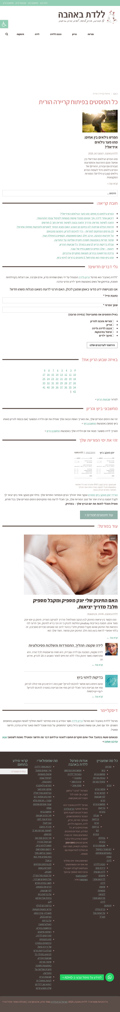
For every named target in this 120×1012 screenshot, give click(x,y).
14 (57, 374)
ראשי (115, 93)
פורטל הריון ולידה (59, 1001)
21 (61, 379)
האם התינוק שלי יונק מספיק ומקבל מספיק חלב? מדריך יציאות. (75, 603)
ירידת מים (100, 868)
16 (48, 374)
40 (48, 387)
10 (74, 374)
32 (48, 383)
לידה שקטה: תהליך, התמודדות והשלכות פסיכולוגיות (66, 645)
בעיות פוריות (99, 777)
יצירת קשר (76, 781)
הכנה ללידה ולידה (102, 328)
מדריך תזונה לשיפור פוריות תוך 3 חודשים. (41, 830)
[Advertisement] (60, 66)
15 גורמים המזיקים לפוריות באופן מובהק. (42, 867)
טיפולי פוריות (99, 781)
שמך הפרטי (110, 305)
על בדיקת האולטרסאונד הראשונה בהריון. (43, 924)
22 (57, 379)
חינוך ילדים (105, 335)
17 (44, 374)
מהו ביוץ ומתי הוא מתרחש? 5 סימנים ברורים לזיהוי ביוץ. (85, 257)
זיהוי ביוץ (43, 2)
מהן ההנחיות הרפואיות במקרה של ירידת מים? (43, 943)
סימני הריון (100, 789)
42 (74, 391)
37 (61, 387)
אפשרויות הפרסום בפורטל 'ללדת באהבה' (72, 774)
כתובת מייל (110, 295)
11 (70, 374)
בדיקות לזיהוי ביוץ (90, 677)
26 (74, 383)
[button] (4, 24)
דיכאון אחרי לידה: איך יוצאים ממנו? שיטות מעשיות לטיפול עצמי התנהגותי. (75, 218)
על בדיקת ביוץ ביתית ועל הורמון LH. (43, 898)
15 (52, 374)
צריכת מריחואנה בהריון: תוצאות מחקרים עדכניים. (88, 253)
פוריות (108, 766)
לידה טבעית (99, 871)
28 (65, 383)
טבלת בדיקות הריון (95, 819)
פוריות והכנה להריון (101, 321)
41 (44, 387)
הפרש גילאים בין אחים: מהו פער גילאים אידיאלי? (101, 142)
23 (52, 379)
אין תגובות (92, 614)
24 (48, 379)
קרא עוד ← (112, 637)
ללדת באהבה (111, 153)
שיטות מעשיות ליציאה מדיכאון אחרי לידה (98, 894)
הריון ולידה (84, 277)
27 (70, 383)
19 (70, 379)
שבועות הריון (21, 2)
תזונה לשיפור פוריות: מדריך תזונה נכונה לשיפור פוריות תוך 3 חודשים (78, 222)
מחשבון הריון (8, 2)
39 (52, 387)
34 (74, 387)
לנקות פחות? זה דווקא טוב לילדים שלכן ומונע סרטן (43, 984)
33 (43, 383)
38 (57, 387)
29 (61, 383)
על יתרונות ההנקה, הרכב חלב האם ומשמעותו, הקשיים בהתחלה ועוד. (78, 235)
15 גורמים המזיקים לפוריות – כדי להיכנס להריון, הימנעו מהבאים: (80, 231)
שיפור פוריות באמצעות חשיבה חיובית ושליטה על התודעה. (84, 240)
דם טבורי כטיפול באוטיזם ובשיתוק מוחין (103, 852)
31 (52, 383)
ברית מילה (100, 909)
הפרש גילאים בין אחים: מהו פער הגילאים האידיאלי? (87, 214)
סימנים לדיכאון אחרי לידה (99, 879)
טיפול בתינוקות (103, 332)
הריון (109, 325)
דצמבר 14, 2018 (96, 153)
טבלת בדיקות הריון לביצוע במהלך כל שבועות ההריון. (86, 244)
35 (70, 387)
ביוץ (103, 770)
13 (61, 374)
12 (66, 374)
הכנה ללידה (99, 864)
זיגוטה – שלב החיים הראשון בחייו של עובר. (92, 249)
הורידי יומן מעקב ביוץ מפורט (103, 495)
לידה (109, 860)
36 (65, 387)
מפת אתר (76, 785)
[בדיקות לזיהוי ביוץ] (111, 681)
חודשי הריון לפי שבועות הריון (99, 796)
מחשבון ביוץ (33, 2)
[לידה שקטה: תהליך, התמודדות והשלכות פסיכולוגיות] (111, 649)
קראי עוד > (112, 183)
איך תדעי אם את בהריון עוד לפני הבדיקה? (43, 819)
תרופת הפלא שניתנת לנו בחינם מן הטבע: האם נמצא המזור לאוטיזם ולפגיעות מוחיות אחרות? (65, 227)
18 (74, 379)
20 (65, 379)
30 (57, 383)
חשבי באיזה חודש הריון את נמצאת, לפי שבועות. (43, 886)
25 (43, 379)
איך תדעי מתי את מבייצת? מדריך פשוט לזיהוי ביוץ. (43, 841)
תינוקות (107, 905)
